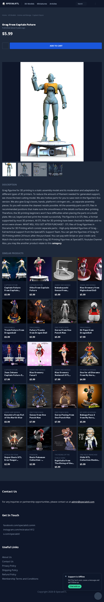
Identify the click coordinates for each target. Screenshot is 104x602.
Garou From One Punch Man (63, 331)
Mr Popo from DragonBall (87, 331)
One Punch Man (61, 327)
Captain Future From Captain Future (12, 289)
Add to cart (56, 45)
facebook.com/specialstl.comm (19, 525)
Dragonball (9, 327)
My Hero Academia (88, 370)
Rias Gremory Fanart (36, 373)
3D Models (29, 3)
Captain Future (38, 15)
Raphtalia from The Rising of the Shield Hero (63, 462)
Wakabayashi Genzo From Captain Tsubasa (63, 289)
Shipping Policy (10, 570)
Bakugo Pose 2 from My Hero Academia (87, 416)
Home (4, 15)
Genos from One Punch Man (38, 416)
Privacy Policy (9, 565)
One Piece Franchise (88, 455)
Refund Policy (9, 574)
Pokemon (34, 455)
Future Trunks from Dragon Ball (38, 331)
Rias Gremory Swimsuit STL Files (62, 374)
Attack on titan (11, 455)
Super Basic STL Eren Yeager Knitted (13, 459)
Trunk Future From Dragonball (14, 331)
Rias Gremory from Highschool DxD (89, 289)
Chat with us (75, 586)
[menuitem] (9, 169)
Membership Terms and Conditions (20, 578)
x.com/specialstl (11, 533)
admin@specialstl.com (83, 501)
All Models (12, 15)
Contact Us (7, 561)
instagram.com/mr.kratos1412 (18, 529)
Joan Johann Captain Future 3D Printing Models (14, 374)
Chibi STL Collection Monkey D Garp (89, 459)
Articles (53, 3)
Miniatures (42, 3)
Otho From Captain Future (39, 289)
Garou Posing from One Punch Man (64, 416)
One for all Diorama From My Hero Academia (90, 374)
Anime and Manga (24, 15)
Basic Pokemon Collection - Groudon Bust (37, 459)
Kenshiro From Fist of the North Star (14, 416)
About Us (7, 557)
